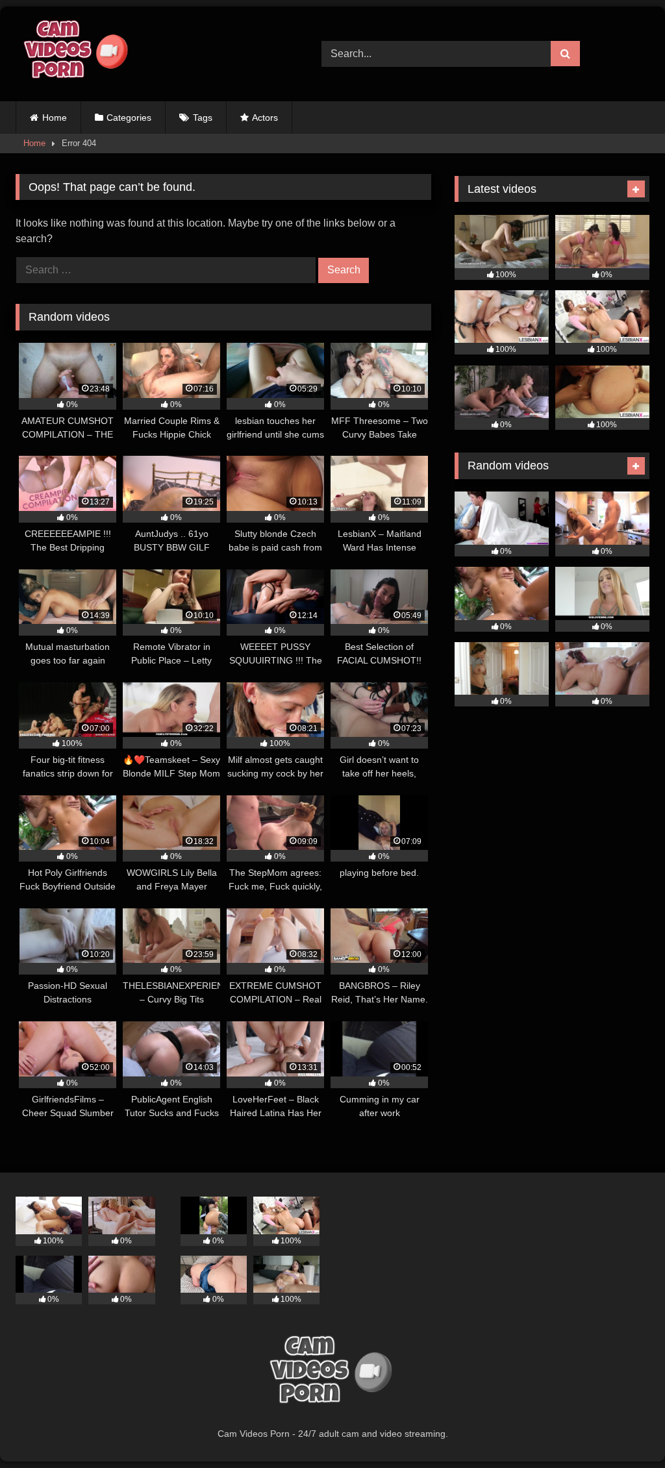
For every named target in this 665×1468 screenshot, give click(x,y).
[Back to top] (624, 1429)
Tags (202, 117)
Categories (129, 117)
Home (54, 117)
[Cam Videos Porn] (148, 54)
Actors (265, 117)
